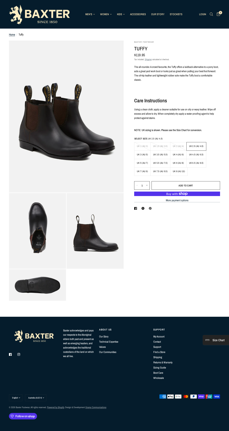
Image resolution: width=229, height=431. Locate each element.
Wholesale (158, 378)
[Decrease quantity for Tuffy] (137, 185)
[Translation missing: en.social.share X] (144, 208)
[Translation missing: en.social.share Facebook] (136, 208)
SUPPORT (159, 329)
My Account (158, 336)
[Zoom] (116, 48)
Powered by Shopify (55, 407)
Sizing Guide (159, 367)
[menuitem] (90, 14)
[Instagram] (21, 354)
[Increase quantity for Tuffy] (147, 185)
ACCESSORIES (138, 14)
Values (102, 347)
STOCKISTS (176, 14)
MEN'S (88, 14)
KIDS (119, 14)
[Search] (211, 14)
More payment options (177, 200)
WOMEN (104, 14)
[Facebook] (13, 354)
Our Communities (107, 352)
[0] (217, 14)
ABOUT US (105, 329)
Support (157, 347)
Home (12, 34)
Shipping (148, 59)
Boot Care (158, 373)
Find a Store (159, 352)
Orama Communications (95, 407)
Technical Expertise (108, 342)
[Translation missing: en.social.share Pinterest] (151, 208)
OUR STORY (157, 14)
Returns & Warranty (162, 362)
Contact (157, 342)
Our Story (103, 336)
